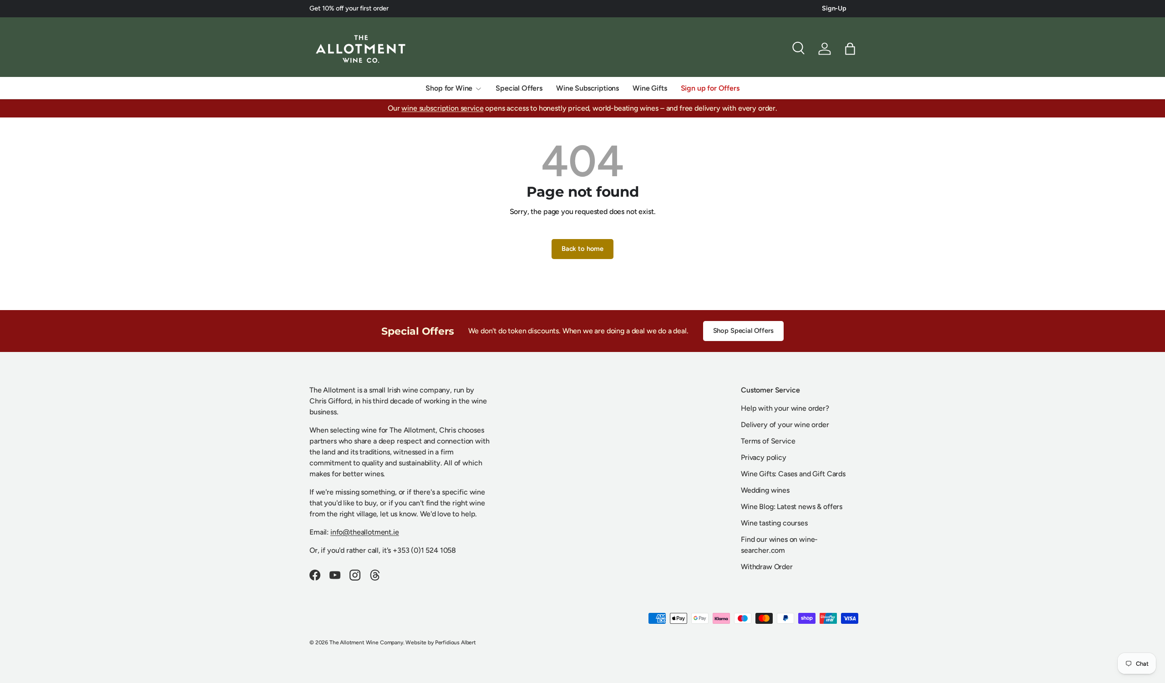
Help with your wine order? (785, 408)
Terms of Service (768, 441)
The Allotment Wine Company (366, 642)
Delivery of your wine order (785, 424)
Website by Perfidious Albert (440, 642)
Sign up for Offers (710, 88)
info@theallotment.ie (364, 532)
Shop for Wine (448, 88)
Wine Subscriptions (587, 88)
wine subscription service (442, 108)
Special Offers (519, 88)
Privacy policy (763, 457)
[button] (850, 49)
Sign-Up (834, 8)
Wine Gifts (650, 88)
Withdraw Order (767, 566)
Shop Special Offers (743, 330)
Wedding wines (765, 490)
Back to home (582, 249)
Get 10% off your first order (349, 8)
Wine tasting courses (774, 523)
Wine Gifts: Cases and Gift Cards (793, 473)
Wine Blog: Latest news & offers (791, 506)
